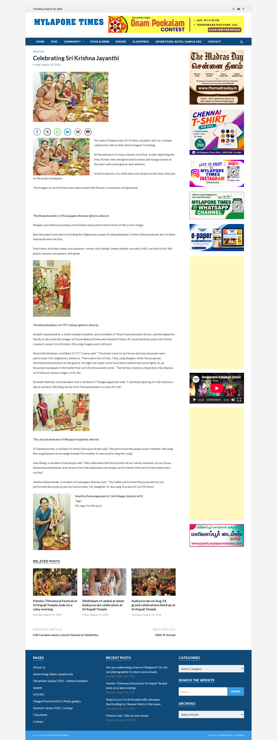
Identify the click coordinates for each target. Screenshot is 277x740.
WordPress (226, 735)
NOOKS (38, 694)
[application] (217, 388)
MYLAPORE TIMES (59, 735)
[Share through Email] (77, 131)
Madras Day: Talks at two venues (127, 715)
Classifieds (140, 41)
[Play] (194, 400)
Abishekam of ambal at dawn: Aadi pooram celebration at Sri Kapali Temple (103, 605)
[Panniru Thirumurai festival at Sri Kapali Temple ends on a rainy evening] (55, 596)
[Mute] (233, 400)
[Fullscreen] (239, 400)
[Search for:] (211, 691)
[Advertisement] (217, 312)
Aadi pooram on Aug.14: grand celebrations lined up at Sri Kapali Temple (153, 605)
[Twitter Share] (47, 131)
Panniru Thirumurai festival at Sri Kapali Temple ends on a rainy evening (55, 605)
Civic (54, 41)
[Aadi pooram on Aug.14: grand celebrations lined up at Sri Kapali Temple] (154, 596)
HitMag (240, 735)
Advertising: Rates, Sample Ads (178, 41)
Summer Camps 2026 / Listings (53, 708)
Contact (214, 41)
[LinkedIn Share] (67, 131)
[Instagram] (233, 9)
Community (72, 41)
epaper (121, 41)
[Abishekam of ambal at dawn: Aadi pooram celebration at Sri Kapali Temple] (104, 596)
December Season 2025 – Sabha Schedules (60, 681)
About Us (39, 667)
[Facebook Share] (37, 131)
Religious (38, 51)
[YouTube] (238, 9)
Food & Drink (99, 41)
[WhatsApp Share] (57, 131)
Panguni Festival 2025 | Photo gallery (57, 701)
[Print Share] (88, 131)
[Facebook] (243, 9)
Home (40, 41)
